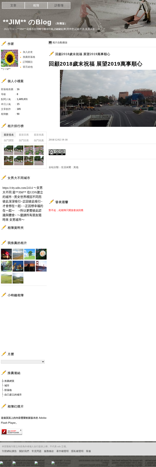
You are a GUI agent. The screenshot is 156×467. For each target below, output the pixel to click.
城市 (6, 385)
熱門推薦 (39, 140)
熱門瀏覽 (9, 140)
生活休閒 (66, 167)
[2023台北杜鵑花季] (8, 150)
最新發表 (9, 134)
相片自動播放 (60, 42)
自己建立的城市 (13, 394)
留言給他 (28, 66)
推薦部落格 (29, 57)
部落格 (8, 390)
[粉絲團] (1, 462)
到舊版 (61, 23)
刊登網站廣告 (9, 451)
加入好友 (28, 52)
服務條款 (49, 451)
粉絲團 (7, 464)
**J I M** (5, 69)
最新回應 (24, 134)
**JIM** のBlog (27, 22)
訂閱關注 (28, 61)
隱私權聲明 (77, 451)
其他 (75, 167)
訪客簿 (59, 5)
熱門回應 (24, 140)
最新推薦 (39, 134)
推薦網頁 (9, 381)
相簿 (36, 5)
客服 (88, 451)
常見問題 (36, 451)
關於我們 (24, 451)
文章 (13, 5)
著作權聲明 (62, 451)
